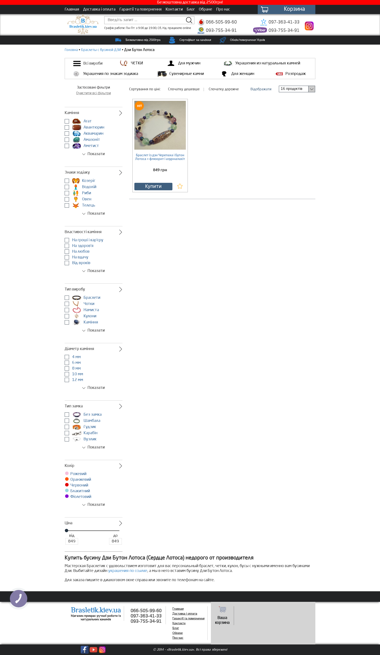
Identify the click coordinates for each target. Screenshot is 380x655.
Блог (191, 9)
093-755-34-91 (221, 31)
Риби (86, 193)
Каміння (90, 322)
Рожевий (78, 474)
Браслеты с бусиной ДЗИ (101, 50)
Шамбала (91, 421)
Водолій (88, 187)
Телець (88, 205)
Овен (86, 199)
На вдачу (79, 257)
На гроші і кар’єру (87, 240)
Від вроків (80, 263)
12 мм (77, 380)
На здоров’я (82, 246)
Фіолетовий (80, 497)
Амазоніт (91, 140)
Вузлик (90, 439)
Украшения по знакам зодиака (110, 74)
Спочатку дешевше (184, 89)
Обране (205, 9)
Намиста (91, 310)
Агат (87, 121)
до (115, 536)
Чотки (88, 304)
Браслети (91, 298)
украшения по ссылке (127, 571)
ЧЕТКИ (137, 63)
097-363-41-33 (284, 22)
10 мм (77, 374)
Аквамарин (93, 134)
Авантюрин (93, 127)
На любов (80, 252)
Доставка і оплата (99, 9)
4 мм (76, 357)
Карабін (90, 433)
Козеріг (88, 181)
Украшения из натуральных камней (267, 63)
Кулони (89, 316)
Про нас (223, 9)
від (72, 536)
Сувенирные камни (186, 74)
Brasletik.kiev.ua (96, 610)
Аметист (91, 146)
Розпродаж (295, 74)
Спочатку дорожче (224, 89)
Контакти (174, 9)
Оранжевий (80, 480)
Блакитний (80, 491)
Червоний (79, 485)
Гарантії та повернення (140, 9)
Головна (71, 50)
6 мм (76, 363)
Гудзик (89, 427)
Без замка (92, 415)
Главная (72, 9)
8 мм (76, 368)
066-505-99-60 (221, 22)
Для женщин (242, 74)
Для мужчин (189, 63)
